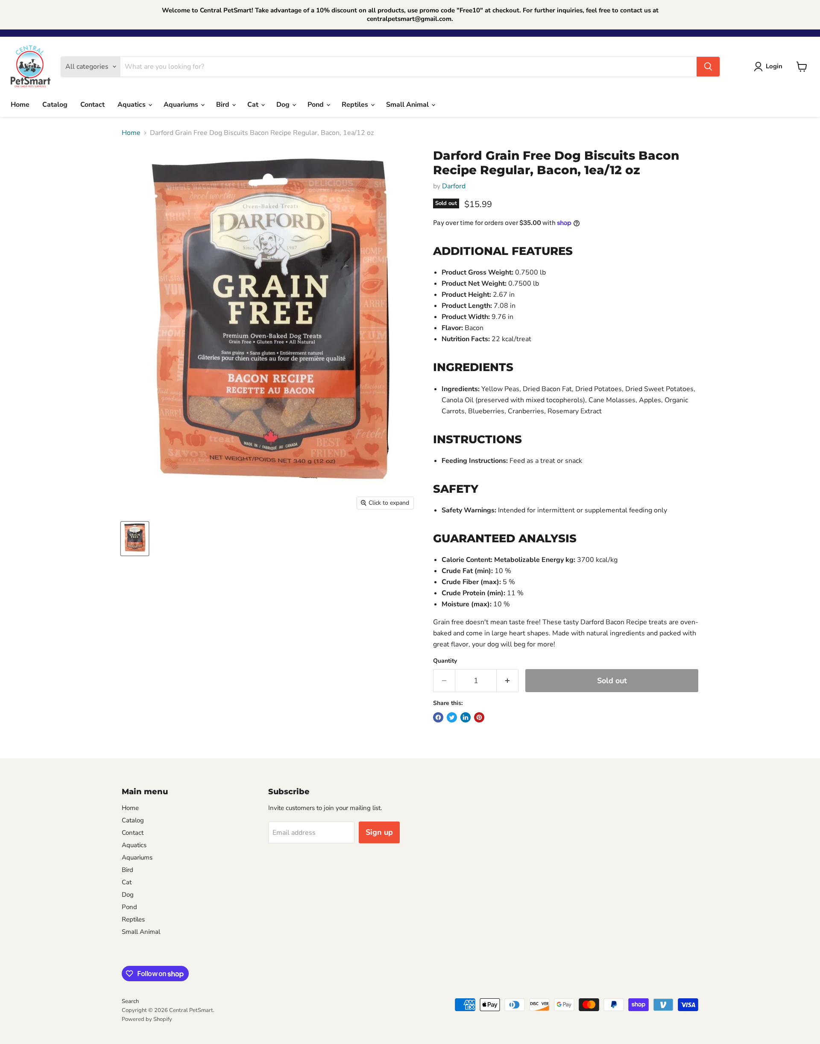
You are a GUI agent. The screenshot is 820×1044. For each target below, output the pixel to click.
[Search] (708, 66)
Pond (316, 104)
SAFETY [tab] (455, 489)
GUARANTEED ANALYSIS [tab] (505, 538)
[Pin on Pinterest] (479, 717)
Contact (92, 104)
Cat (253, 104)
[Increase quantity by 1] (507, 681)
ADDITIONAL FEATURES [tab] (503, 251)
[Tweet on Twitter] (452, 717)
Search (130, 1001)
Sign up (379, 832)
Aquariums (182, 104)
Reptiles (356, 104)
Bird (223, 104)
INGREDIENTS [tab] (473, 367)
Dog (283, 104)
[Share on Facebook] (438, 717)
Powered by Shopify (147, 1019)
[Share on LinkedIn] (465, 717)
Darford (454, 186)
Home (20, 104)
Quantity (445, 661)
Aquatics (132, 104)
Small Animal (408, 104)
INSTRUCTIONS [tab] (477, 439)
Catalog (54, 104)
